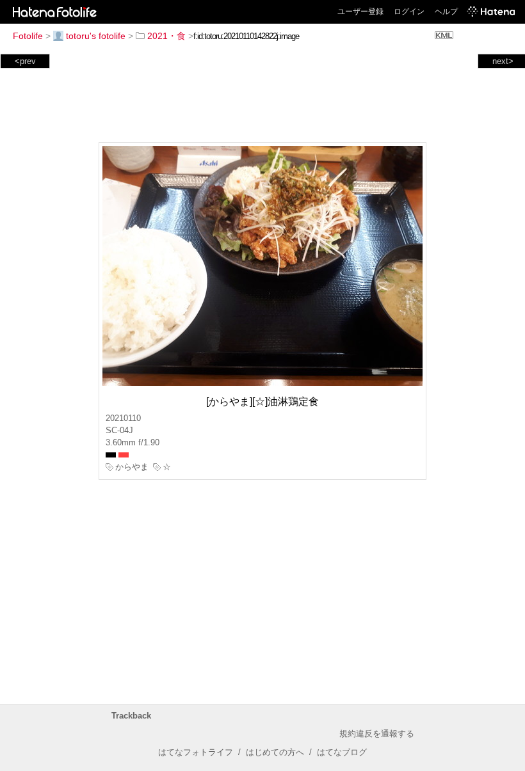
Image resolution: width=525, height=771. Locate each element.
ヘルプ (446, 11)
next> (502, 61)
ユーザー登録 (360, 11)
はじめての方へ (275, 752)
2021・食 (166, 36)
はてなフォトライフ (195, 752)
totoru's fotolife (95, 36)
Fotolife (28, 36)
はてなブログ (342, 752)
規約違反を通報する (376, 733)
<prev (25, 61)
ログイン (409, 11)
